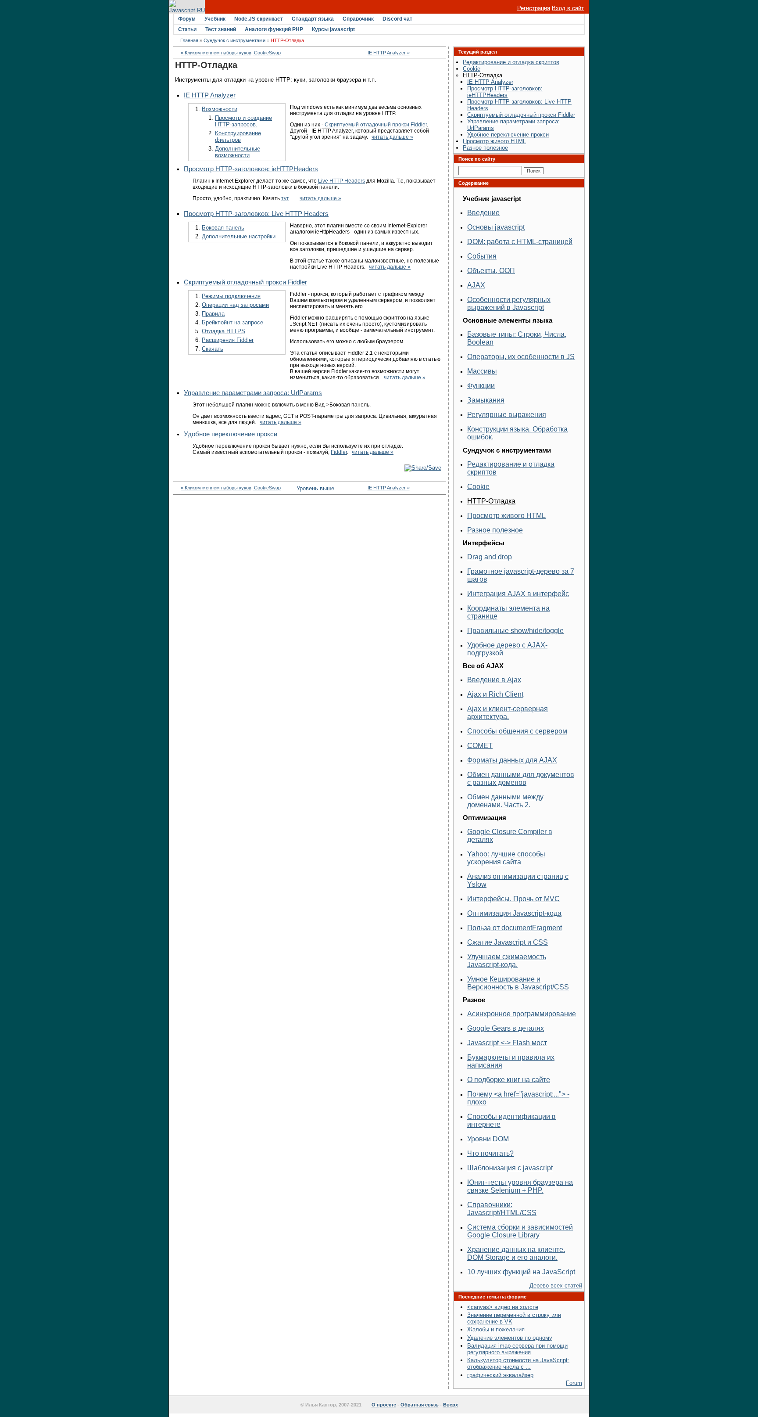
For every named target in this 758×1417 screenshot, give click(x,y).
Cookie (471, 68)
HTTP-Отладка (482, 75)
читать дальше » (392, 137)
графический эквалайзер (500, 1375)
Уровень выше (310, 488)
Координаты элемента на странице (508, 612)
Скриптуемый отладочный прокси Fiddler (376, 125)
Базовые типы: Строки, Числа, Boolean (516, 338)
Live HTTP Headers (341, 181)
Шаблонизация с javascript (510, 1168)
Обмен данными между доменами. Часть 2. (505, 801)
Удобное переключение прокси (230, 434)
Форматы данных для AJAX (512, 760)
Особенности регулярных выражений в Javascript (509, 303)
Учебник (214, 19)
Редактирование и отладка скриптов (511, 62)
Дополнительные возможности (237, 151)
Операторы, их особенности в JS (521, 356)
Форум (187, 19)
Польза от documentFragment (514, 927)
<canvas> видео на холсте (502, 1307)
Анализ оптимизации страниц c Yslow (517, 880)
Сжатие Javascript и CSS (507, 942)
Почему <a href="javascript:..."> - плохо (518, 1098)
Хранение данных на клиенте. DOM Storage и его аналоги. (516, 1253)
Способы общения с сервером (517, 731)
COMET (480, 745)
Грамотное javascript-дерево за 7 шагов (520, 575)
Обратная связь (419, 1404)
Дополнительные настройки (238, 236)
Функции (481, 385)
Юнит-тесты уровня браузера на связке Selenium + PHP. (520, 1186)
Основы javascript (496, 227)
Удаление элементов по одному (509, 1337)
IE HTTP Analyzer (210, 95)
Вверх (450, 1404)
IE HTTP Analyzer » (389, 52)
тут (285, 198)
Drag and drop (489, 557)
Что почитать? (490, 1153)
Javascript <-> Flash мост (507, 1043)
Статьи (187, 29)
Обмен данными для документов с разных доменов (520, 778)
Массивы (482, 371)
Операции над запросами (235, 305)
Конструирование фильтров (238, 136)
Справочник (358, 19)
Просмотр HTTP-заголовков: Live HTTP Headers (256, 213)
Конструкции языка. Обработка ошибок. (517, 433)
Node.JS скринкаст (258, 19)
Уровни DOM (488, 1139)
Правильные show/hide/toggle (515, 630)
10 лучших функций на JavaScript (521, 1272)
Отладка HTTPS (223, 331)
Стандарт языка (313, 19)
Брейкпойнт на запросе (232, 322)
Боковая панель (223, 227)
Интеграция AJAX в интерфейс (518, 593)
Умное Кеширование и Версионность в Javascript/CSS (518, 983)
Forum (574, 1383)
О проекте (384, 1404)
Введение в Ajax (494, 679)
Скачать (212, 348)
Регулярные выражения (506, 414)
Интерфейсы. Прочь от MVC (513, 899)
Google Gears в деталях (505, 1028)
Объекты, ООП (491, 270)
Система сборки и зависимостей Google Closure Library (520, 1231)
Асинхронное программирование (521, 1014)
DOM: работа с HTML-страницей (519, 241)
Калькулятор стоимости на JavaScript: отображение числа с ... (518, 1363)
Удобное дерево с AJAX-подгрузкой (507, 649)
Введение (483, 212)
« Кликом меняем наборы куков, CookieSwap (231, 52)
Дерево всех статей (555, 1285)
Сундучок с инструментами (234, 40)
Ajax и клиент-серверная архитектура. (507, 712)
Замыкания (485, 400)
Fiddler (339, 452)
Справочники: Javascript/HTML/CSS (501, 1208)
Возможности (219, 109)
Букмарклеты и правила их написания (510, 1061)
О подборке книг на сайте (508, 1079)
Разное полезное (485, 147)
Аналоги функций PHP (274, 29)
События (482, 256)
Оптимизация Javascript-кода (514, 913)
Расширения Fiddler (228, 340)
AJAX (476, 285)
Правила (213, 313)
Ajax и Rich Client (495, 694)
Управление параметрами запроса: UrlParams (253, 392)
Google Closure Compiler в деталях (509, 835)
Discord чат (397, 19)
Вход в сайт (568, 8)
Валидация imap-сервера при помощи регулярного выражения (517, 1349)
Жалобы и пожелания (496, 1329)
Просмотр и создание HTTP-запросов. (243, 121)
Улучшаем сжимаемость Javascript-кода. (506, 960)
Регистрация (533, 8)
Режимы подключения (231, 296)
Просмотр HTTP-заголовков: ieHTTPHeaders (251, 169)
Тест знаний (220, 29)
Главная (189, 40)
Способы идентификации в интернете (511, 1120)
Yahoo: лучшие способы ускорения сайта (506, 858)
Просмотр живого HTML (494, 141)
